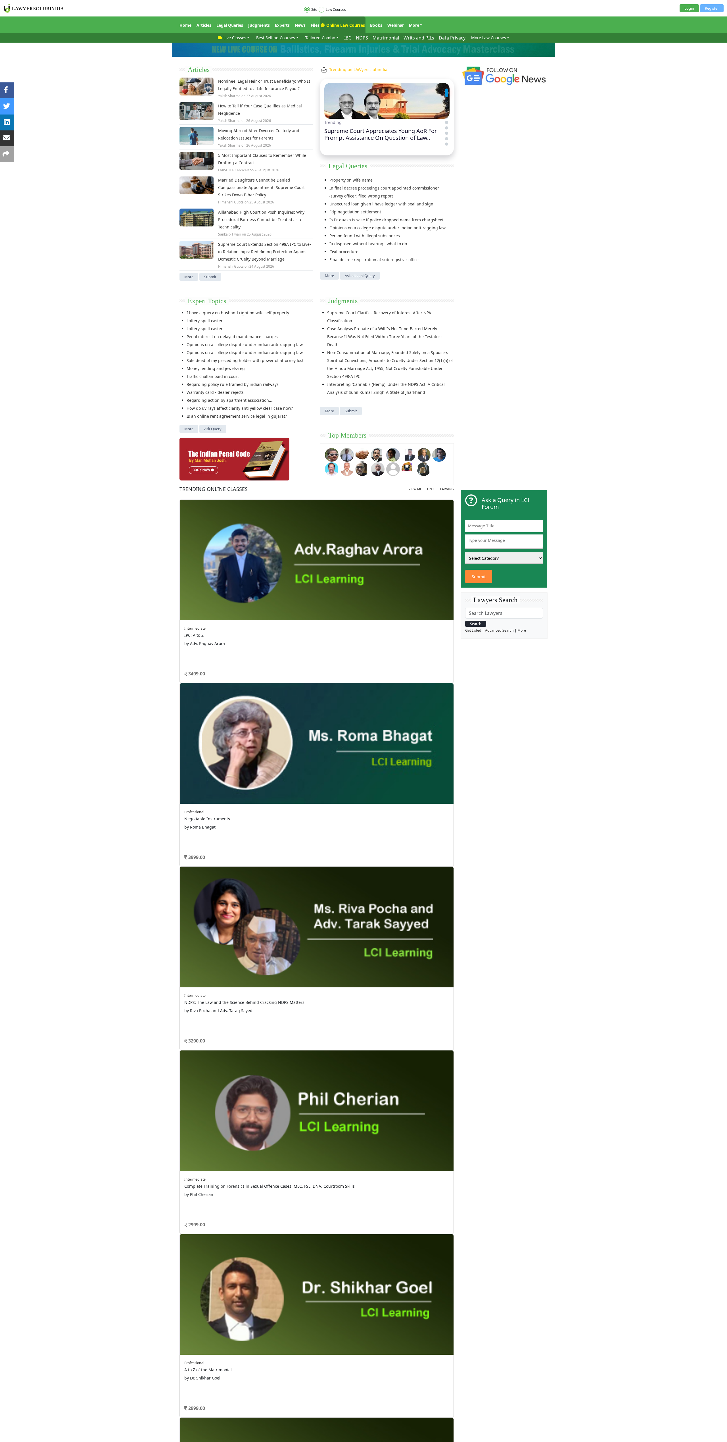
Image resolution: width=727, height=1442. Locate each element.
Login (689, 8)
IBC (347, 38)
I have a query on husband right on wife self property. (238, 312)
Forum (185, 793)
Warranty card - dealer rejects (215, 392)
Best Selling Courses (275, 37)
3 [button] (295, 604)
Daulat (198, 725)
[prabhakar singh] (362, 468)
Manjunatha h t (205, 692)
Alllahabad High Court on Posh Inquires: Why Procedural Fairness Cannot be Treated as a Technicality (261, 219)
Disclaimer (276, 820)
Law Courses (336, 9)
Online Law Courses (345, 25)
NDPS (362, 38)
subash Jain (202, 668)
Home (185, 25)
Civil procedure (343, 251)
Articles (204, 25)
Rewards (374, 786)
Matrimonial (386, 38)
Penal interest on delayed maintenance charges (232, 336)
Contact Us (323, 820)
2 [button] (287, 604)
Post (212, 755)
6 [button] (321, 604)
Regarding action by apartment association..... (231, 400)
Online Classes (213, 489)
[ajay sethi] (439, 454)
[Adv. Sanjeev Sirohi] (393, 468)
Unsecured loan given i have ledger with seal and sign (381, 204)
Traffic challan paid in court (213, 376)
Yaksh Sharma (229, 95)
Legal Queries (229, 25)
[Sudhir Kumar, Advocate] (408, 454)
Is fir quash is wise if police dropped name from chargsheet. (387, 219)
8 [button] (338, 604)
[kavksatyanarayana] (408, 468)
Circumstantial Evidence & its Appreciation (372, 722)
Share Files (313, 801)
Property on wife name (351, 180)
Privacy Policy (299, 820)
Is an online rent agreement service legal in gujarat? (237, 416)
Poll (307, 793)
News (300, 25)
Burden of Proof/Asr (350, 730)
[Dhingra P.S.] (347, 468)
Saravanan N (203, 652)
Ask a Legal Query (360, 275)
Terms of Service (251, 820)
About (184, 820)
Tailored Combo (320, 37)
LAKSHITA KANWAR (233, 170)
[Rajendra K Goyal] (332, 454)
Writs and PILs (419, 38)
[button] (446, 89)
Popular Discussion (218, 615)
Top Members (347, 435)
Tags (371, 793)
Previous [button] (182, 529)
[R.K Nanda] (378, 468)
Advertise (226, 820)
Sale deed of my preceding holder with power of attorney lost (245, 360)
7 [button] (329, 604)
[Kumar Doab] (362, 454)
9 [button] (346, 604)
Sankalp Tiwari (229, 234)
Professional (373, 543)
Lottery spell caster (205, 320)
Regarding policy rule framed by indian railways (233, 384)
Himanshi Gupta (231, 202)
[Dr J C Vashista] (424, 454)
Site (314, 9)
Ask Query (213, 428)
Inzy (196, 742)
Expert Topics (207, 301)
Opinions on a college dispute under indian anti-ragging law (387, 227)
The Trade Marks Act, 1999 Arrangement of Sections (381, 635)
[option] (317, 549)
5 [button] (312, 604)
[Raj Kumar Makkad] (347, 454)
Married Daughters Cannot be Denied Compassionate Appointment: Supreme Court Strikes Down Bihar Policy (261, 187)
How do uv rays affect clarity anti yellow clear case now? (240, 408)
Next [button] (444, 529)
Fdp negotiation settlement (355, 212)
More (414, 25)
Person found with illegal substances (364, 235)
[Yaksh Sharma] (424, 468)
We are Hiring (204, 820)
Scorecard (312, 786)
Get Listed (473, 630)
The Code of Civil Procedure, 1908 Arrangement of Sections (388, 627)
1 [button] (278, 604)
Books (376, 25)
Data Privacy (452, 38)
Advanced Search (499, 630)
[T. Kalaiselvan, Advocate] (378, 454)
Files (315, 25)
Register (712, 8)
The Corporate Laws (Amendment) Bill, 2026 (373, 666)
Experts (282, 25)
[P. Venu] (332, 468)
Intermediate (209, 507)
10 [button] (355, 604)
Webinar (395, 25)
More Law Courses (488, 37)
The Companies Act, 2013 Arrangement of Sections (380, 658)
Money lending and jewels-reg (216, 368)
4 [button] (304, 604)
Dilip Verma (202, 635)
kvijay (197, 709)
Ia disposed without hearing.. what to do (368, 243)
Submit (210, 276)
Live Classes (234, 37)
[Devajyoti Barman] (393, 454)
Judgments (259, 25)
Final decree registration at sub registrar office (374, 259)
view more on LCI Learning (431, 489)
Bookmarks (314, 808)
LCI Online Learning (383, 808)
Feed (246, 801)
